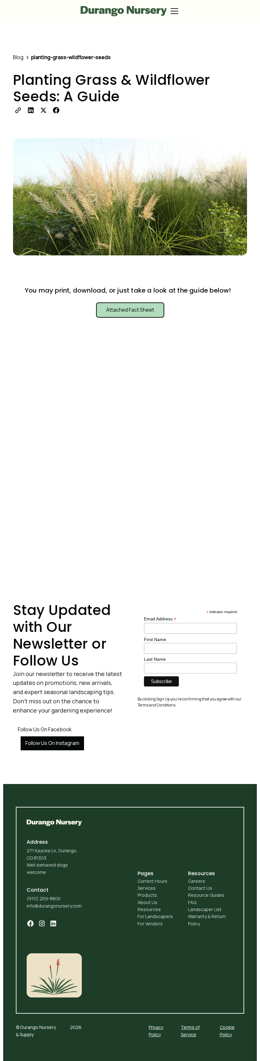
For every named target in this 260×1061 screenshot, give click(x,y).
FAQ (192, 902)
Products (147, 895)
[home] (124, 11)
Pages (145, 873)
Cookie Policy (227, 1030)
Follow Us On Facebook (45, 729)
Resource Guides (206, 895)
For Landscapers (155, 916)
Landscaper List (205, 909)
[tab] (130, 310)
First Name (155, 639)
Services (147, 888)
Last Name (155, 659)
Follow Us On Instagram (52, 743)
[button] (173, 11)
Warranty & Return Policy (207, 919)
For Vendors (150, 924)
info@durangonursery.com (54, 906)
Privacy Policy (156, 1030)
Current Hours (152, 881)
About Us (147, 902)
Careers (196, 881)
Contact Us (200, 888)
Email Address (160, 619)
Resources (149, 909)
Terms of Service (190, 1030)
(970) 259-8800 (44, 898)
